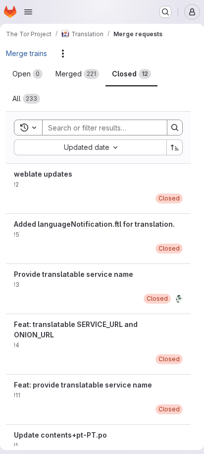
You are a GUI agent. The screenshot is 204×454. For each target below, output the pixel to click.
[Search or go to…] (165, 12)
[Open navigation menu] (28, 12)
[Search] (175, 127)
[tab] (27, 74)
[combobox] (90, 147)
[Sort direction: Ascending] (175, 147)
